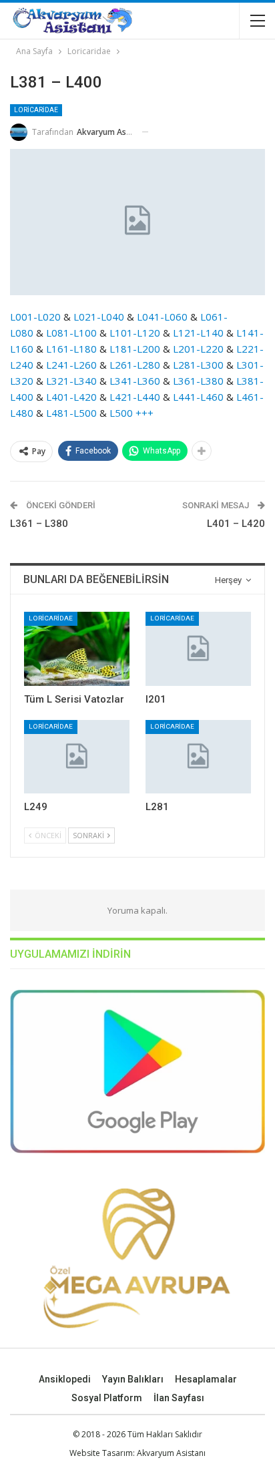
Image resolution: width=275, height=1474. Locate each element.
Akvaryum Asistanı (171, 1453)
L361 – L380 (39, 524)
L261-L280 (133, 364)
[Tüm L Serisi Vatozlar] (76, 649)
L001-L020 (35, 316)
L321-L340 (71, 380)
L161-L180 (71, 348)
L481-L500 (71, 412)
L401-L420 (71, 396)
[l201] (198, 649)
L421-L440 (134, 396)
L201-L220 (197, 348)
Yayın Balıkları (133, 1379)
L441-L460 (198, 396)
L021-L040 (98, 316)
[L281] (198, 757)
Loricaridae (36, 110)
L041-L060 (162, 316)
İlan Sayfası (179, 1398)
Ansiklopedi (65, 1379)
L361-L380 (198, 380)
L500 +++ (131, 412)
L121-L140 (197, 332)
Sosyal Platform (106, 1398)
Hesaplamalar (206, 1379)
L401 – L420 (236, 524)
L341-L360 (134, 380)
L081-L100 (71, 332)
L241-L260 (70, 364)
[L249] (76, 757)
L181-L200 (134, 348)
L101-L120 (133, 332)
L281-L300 (198, 364)
